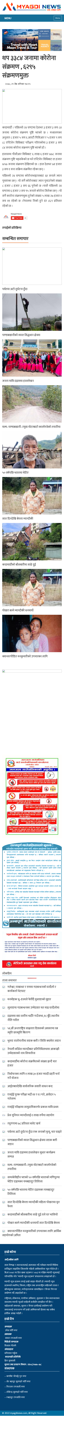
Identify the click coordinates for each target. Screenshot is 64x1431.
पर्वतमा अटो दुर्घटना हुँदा (14, 289)
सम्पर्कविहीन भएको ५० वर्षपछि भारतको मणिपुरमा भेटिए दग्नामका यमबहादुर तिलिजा (33, 1179)
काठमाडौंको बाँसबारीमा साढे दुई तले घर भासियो (32, 1214)
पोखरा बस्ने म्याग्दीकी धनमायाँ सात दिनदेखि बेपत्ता (33, 1222)
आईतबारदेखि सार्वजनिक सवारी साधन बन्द (30, 1086)
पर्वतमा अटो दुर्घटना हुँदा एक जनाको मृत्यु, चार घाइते (34, 1131)
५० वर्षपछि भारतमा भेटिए (15, 472)
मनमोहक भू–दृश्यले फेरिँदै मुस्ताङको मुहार (29, 999)
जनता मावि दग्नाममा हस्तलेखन (18, 380)
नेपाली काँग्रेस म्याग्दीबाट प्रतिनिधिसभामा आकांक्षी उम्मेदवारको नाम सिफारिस (33, 1051)
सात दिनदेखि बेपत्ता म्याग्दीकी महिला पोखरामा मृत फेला (33, 1204)
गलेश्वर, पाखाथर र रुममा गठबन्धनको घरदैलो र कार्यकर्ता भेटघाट (31, 989)
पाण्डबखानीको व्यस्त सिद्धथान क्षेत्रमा (21, 335)
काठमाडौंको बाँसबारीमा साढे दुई (19, 564)
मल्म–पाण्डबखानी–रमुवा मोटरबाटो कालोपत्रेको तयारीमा (31, 426)
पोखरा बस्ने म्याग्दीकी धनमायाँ (17, 610)
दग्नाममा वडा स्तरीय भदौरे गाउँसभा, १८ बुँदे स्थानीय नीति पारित (33, 1018)
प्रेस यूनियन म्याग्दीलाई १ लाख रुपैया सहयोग (30, 1115)
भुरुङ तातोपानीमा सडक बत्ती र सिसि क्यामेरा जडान (34, 1040)
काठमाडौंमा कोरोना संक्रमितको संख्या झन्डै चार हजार (32, 1063)
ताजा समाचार (9, 980)
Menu (57, 18)
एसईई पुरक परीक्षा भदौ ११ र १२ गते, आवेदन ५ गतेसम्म (31, 1096)
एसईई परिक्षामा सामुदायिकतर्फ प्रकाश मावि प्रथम (32, 1107)
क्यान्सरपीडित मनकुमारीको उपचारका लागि (25, 656)
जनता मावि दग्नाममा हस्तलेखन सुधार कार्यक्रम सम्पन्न (31, 1154)
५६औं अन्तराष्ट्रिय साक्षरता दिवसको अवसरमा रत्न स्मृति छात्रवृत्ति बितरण (32, 1030)
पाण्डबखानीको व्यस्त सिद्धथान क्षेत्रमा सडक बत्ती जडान (32, 1142)
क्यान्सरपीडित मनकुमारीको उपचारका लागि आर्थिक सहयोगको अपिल (31, 1233)
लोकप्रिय (7, 973)
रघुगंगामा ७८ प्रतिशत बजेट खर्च (23, 1123)
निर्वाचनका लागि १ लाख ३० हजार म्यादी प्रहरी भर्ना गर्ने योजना (33, 1076)
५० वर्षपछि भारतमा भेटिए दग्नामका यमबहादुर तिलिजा (30, 1191)
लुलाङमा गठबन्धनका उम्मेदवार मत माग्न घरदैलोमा (33, 1007)
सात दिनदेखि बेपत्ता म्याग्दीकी (17, 518)
